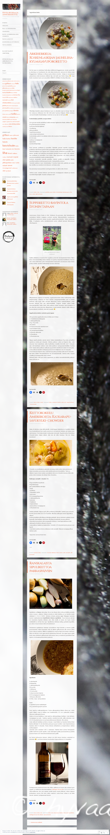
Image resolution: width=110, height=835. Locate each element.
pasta (4, 105)
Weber (10, 126)
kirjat (4, 149)
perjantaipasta (15, 105)
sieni (65, 402)
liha (71, 192)
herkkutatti (13, 83)
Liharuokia (5, 31)
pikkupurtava (7, 163)
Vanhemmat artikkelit (35, 822)
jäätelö (9, 88)
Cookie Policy (32, 832)
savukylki (68, 552)
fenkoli (3, 83)
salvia (8, 117)
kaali (11, 88)
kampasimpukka (5, 90)
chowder (49, 552)
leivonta (17, 149)
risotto (6, 114)
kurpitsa (4, 95)
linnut (10, 153)
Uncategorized (7, 168)
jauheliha (47, 192)
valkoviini (7, 124)
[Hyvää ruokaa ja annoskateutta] (11, 7)
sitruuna (15, 119)
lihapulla (4, 97)
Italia (17, 84)
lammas (15, 95)
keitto (35, 192)
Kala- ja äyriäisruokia (9, 28)
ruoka (33, 194)
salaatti (4, 117)
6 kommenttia (33, 404)
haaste (11, 135)
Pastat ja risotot (7, 39)
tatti (14, 121)
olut (41, 812)
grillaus (8, 84)
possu (7, 110)
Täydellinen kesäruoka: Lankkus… (12, 219)
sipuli (67, 812)
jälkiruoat (16, 135)
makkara (15, 97)
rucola (9, 114)
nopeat (15, 157)
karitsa (4, 92)
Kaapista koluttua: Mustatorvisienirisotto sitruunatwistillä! (12, 191)
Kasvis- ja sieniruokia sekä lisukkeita (10, 35)
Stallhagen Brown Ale (57, 789)
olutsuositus (56, 812)
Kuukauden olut (9, 95)
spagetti (4, 121)
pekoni (10, 105)
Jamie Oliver (5, 86)
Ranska (59, 402)
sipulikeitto (71, 812)
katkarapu (54, 552)
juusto (51, 192)
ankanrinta (4, 81)
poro (30, 194)
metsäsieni (54, 402)
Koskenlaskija (59, 192)
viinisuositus (16, 124)
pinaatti (14, 108)
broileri (12, 81)
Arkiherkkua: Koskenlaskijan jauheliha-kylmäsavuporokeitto (51, 58)
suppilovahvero (70, 402)
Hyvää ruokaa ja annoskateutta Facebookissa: (7, 61)
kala (13, 88)
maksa (4, 157)
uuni (3, 124)
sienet (41, 402)
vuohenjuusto (5, 126)
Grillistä (5, 25)
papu (18, 103)
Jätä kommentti (39, 194)
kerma (61, 552)
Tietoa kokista (7, 45)
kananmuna (14, 90)
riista (38, 192)
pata (7, 105)
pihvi (8, 108)
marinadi (4, 100)
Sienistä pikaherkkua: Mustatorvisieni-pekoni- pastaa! (13, 183)
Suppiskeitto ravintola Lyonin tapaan (48, 204)
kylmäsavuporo (66, 192)
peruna (4, 108)
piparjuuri (18, 108)
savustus (4, 119)
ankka (8, 81)
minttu (9, 100)
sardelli (16, 117)
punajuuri (11, 110)
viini (10, 124)
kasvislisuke (9, 145)
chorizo (18, 81)
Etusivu (4, 23)
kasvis (35, 402)
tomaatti (17, 121)
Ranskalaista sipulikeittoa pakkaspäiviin (40, 567)
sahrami (18, 114)
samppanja (12, 117)
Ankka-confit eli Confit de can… (12, 214)
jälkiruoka (4, 88)
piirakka (11, 108)
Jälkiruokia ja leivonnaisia (10, 42)
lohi (7, 97)
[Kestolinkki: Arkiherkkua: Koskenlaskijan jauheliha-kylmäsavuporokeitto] (52, 51)
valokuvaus (15, 168)
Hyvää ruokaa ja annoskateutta (10, 13)
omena (12, 102)
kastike (9, 92)
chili (15, 81)
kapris (18, 90)
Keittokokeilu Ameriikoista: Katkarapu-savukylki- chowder (50, 417)
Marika (8, 218)
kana (11, 90)
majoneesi (10, 97)
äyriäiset (36, 552)
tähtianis (41, 814)
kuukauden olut (10, 149)
